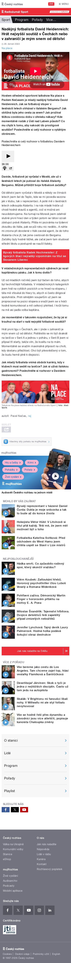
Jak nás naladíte (46, 844)
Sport (6, 20)
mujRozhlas (8, 452)
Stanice (7, 854)
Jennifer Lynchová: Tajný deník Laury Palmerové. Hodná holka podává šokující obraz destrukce (42, 631)
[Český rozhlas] (12, 4)
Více (51, 20)
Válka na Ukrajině (13, 844)
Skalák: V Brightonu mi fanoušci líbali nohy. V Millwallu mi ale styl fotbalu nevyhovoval (42, 702)
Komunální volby (13, 849)
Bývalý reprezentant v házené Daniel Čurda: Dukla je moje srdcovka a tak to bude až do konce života (42, 509)
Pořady (37, 20)
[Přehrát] (8, 156)
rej (29, 416)
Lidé (7, 753)
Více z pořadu (13, 662)
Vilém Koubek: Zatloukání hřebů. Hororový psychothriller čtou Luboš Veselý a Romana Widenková (41, 583)
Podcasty (9, 885)
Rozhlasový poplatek (49, 869)
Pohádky (10, 469)
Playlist (9, 791)
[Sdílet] (11, 168)
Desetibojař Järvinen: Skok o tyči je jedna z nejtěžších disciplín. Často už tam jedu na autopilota (42, 686)
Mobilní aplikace (13, 890)
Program (21, 20)
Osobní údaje (22, 954)
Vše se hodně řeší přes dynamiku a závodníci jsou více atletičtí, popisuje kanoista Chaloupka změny (42, 718)
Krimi (31, 462)
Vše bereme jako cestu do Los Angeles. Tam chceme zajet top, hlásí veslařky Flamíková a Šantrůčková (43, 670)
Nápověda (43, 849)
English (56, 954)
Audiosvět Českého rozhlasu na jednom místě (27, 492)
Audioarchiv (10, 880)
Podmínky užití (41, 954)
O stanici (11, 740)
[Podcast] (5, 168)
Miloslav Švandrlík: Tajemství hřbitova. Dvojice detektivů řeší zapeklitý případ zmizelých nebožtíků (43, 615)
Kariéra (41, 859)
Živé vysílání (12, 476)
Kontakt (41, 864)
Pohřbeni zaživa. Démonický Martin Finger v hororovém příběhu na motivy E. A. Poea (41, 599)
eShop (7, 859)
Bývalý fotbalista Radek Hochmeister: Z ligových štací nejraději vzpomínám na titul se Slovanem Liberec (34, 256)
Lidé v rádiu (44, 854)
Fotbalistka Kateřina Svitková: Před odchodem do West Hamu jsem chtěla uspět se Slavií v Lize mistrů (41, 541)
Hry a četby (11, 462)
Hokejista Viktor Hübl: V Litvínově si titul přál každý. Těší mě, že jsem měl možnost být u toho (42, 525)
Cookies (7, 954)
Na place (7, 48)
